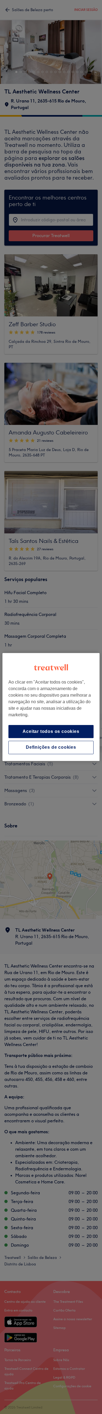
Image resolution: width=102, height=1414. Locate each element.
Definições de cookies (51, 747)
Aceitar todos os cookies (51, 731)
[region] (50, 707)
